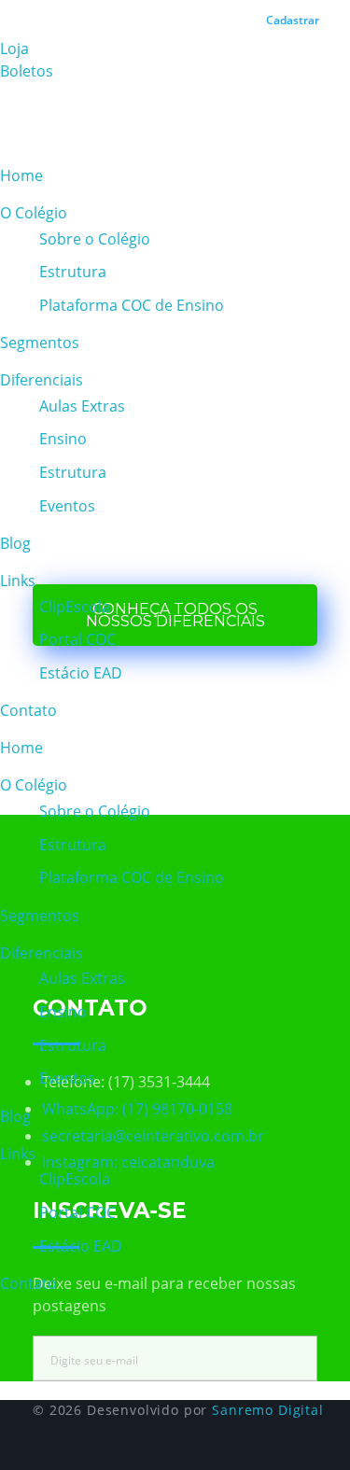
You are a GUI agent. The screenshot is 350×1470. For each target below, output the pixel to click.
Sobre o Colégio (94, 239)
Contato (28, 710)
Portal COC (77, 639)
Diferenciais (41, 380)
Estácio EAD (80, 673)
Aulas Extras (82, 406)
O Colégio (33, 213)
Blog (15, 543)
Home (21, 175)
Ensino (63, 438)
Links (17, 580)
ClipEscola (74, 606)
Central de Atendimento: (139, 11)
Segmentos (39, 342)
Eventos (67, 506)
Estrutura (72, 271)
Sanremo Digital (268, 1410)
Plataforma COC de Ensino (131, 305)
